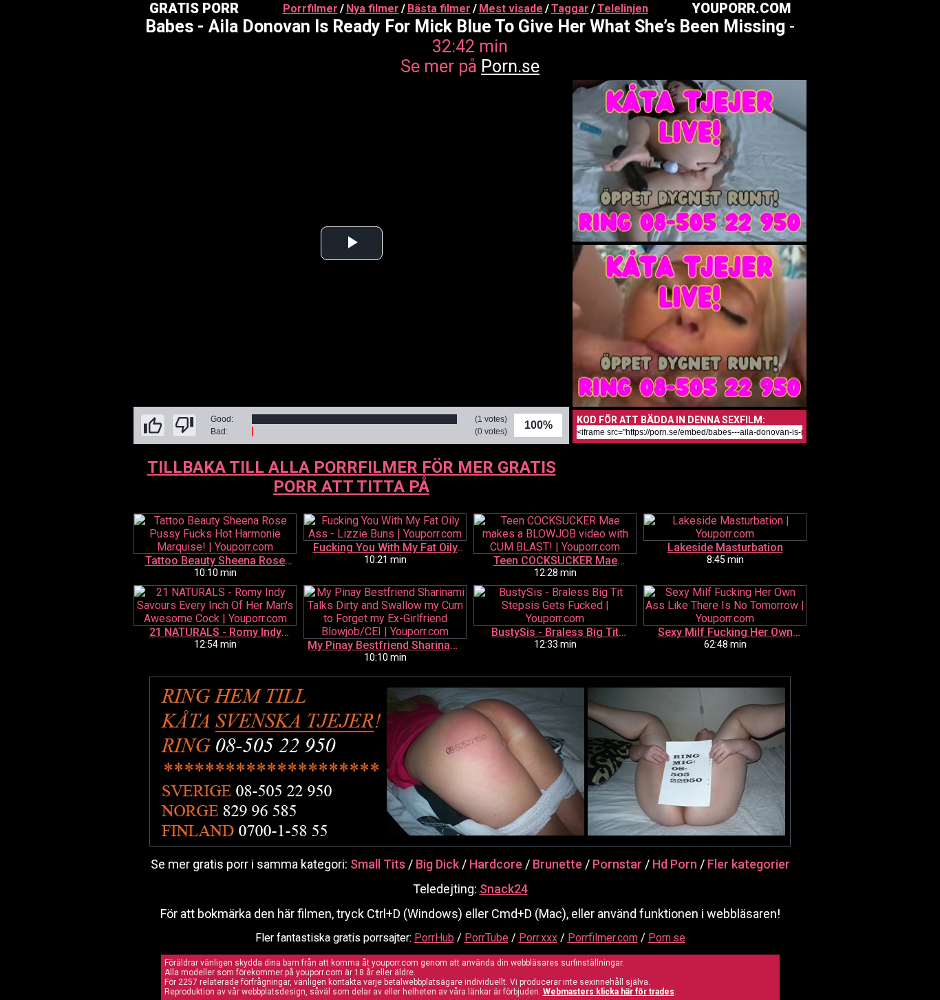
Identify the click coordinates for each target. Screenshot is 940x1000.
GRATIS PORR (194, 8)
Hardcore (495, 864)
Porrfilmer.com (603, 937)
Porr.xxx (538, 937)
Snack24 (504, 889)
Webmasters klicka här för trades (608, 992)
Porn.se (510, 66)
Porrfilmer (310, 8)
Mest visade (511, 8)
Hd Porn (674, 864)
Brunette (557, 864)
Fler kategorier (748, 864)
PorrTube (486, 937)
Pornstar (617, 864)
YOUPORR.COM (741, 8)
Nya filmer (372, 8)
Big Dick (437, 864)
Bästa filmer (439, 8)
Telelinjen (622, 8)
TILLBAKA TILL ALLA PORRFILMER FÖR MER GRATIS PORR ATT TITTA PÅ (351, 477)
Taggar (570, 8)
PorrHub (434, 937)
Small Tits (377, 864)
